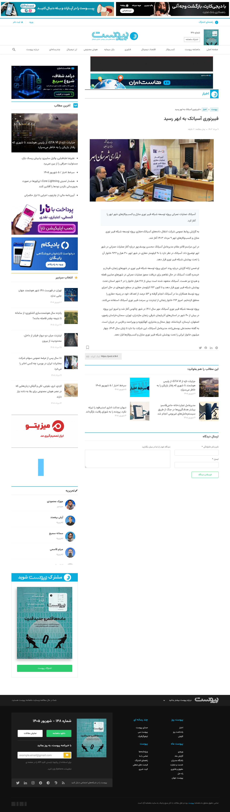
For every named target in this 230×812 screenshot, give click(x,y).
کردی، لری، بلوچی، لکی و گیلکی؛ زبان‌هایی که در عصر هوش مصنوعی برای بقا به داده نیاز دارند (39, 391)
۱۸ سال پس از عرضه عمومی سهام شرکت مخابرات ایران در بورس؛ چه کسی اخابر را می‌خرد (40, 363)
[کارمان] (44, 467)
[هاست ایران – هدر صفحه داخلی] (151, 81)
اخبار (205, 93)
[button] (13, 49)
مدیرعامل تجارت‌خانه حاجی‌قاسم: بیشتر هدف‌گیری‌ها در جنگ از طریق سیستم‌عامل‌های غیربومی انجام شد (176, 409)
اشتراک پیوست (45, 668)
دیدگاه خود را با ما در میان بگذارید (156, 447)
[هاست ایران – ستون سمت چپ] (44, 82)
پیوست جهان (177, 778)
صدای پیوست (142, 727)
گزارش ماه (179, 756)
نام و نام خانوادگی (211, 447)
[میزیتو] (44, 431)
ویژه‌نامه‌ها (143, 751)
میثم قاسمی (56, 549)
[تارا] (44, 218)
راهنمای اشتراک (206, 22)
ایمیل (216, 459)
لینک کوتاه (95, 356)
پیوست (214, 109)
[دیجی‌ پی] (172, 9)
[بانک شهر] (151, 63)
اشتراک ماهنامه (192, 39)
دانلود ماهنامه (59, 733)
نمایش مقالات (30, 733)
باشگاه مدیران (177, 760)
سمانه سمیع (56, 533)
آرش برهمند (56, 517)
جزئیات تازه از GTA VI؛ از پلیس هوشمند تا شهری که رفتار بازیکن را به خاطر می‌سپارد (176, 385)
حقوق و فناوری (177, 769)
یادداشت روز (178, 732)
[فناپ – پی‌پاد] (44, 253)
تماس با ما (143, 756)
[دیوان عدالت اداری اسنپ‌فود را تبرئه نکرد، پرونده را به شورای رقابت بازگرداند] (139, 420)
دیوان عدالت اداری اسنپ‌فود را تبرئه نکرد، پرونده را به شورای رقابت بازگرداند (106, 410)
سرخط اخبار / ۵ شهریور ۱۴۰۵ (111, 386)
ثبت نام (17, 22)
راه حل (180, 773)
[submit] (67, 755)
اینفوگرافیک (143, 736)
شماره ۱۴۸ (195, 32)
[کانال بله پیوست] (57, 9)
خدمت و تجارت (176, 765)
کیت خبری (143, 769)
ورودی (180, 751)
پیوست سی (143, 732)
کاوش (180, 736)
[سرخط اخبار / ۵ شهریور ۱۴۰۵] (139, 396)
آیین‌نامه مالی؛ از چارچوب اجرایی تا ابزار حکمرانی (49, 195)
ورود (31, 22)
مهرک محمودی (55, 501)
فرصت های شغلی (140, 765)
